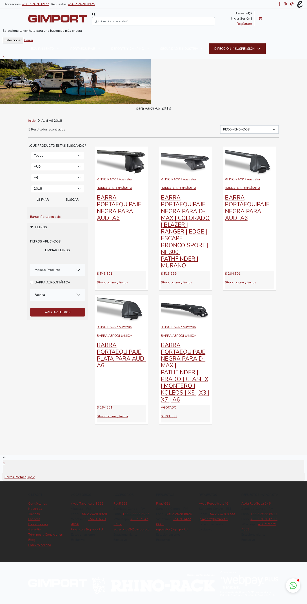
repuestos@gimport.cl (172, 529)
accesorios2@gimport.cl (131, 529)
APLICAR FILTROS (58, 312)
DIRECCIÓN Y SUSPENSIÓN (235, 48)
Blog (31, 539)
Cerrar (28, 40)
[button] (293, 585)
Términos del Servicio (255, 595)
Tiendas (34, 514)
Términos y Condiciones (45, 534)
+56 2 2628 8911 (263, 514)
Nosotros (35, 508)
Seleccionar (13, 40)
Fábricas (34, 519)
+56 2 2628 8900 (221, 514)
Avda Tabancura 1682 (87, 503)
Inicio (32, 120)
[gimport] (57, 18)
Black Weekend (39, 545)
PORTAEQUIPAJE (83, 48)
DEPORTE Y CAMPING (128, 48)
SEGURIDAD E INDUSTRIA (179, 48)
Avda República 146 (213, 503)
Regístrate (244, 23)
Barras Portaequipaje (45, 216)
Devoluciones (38, 524)
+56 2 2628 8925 (81, 4)
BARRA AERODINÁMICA (52, 282)
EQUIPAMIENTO (43, 48)
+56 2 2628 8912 (263, 519)
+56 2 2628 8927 (35, 4)
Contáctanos (37, 503)
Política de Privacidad (230, 595)
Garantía (34, 529)
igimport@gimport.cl (213, 519)
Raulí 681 (120, 503)
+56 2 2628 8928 (93, 514)
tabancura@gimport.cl (87, 529)
